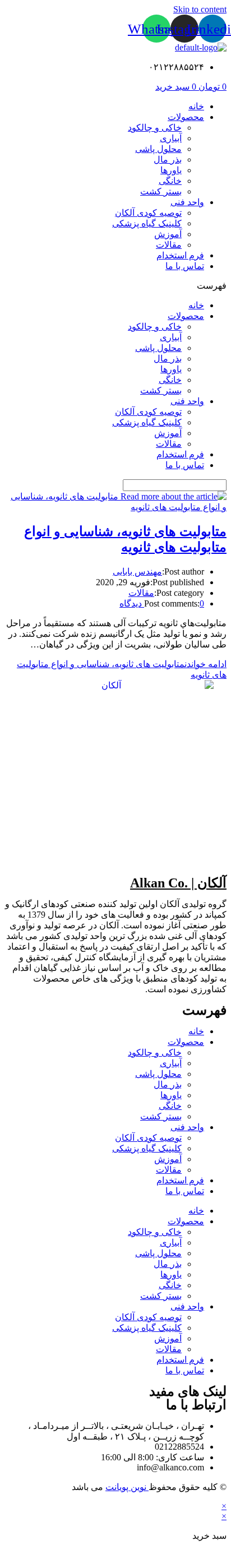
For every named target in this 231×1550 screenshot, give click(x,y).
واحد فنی (187, 202)
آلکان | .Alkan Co (178, 883)
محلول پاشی (158, 149)
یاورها (171, 170)
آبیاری (171, 138)
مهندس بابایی (137, 571)
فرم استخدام (180, 255)
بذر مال (168, 159)
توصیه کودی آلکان (148, 213)
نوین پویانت (127, 1487)
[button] (115, 285)
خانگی (170, 181)
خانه (196, 106)
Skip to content (200, 9)
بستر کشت (161, 191)
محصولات (186, 117)
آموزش (168, 234)
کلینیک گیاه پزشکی (147, 223)
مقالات (169, 244)
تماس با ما (184, 266)
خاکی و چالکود (155, 127)
